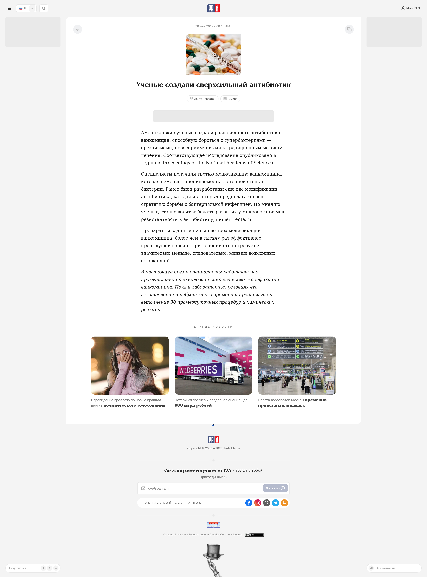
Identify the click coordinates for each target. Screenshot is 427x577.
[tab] (268, 145)
